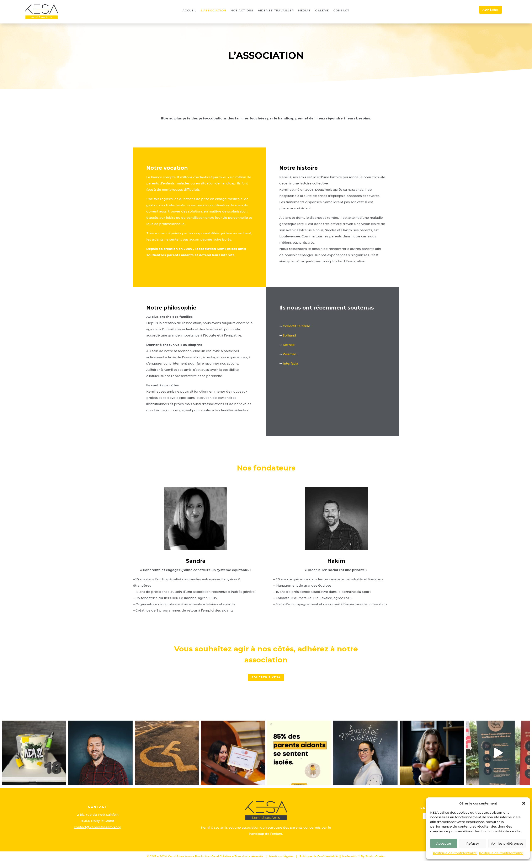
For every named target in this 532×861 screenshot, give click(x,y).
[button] (524, 803)
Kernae (289, 345)
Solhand (289, 335)
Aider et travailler (276, 10)
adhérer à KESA (266, 677)
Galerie (322, 10)
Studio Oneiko (375, 856)
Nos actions (242, 10)
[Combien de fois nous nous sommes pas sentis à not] (167, 753)
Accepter (443, 843)
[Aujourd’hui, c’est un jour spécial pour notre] (34, 753)
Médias (304, 10)
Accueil (189, 10)
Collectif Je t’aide (296, 326)
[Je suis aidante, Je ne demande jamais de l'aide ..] (233, 753)
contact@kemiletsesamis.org (97, 827)
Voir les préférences (507, 843)
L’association (213, 10)
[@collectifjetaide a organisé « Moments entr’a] (498, 753)
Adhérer (491, 9)
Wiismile (289, 354)
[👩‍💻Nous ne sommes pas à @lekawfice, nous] (299, 753)
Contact (341, 10)
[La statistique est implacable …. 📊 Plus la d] (100, 753)
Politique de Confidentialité (455, 853)
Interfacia (290, 363)
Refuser (472, 843)
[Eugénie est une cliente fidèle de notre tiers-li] (365, 753)
